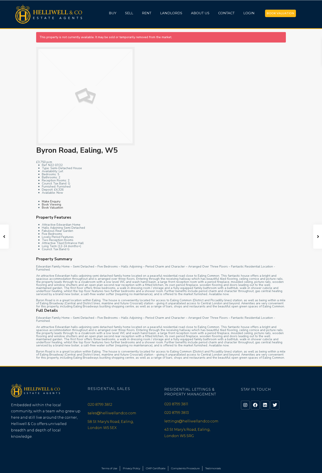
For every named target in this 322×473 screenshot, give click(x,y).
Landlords (171, 13)
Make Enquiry (51, 201)
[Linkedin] (265, 405)
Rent (146, 13)
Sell (129, 13)
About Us (200, 13)
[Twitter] (275, 405)
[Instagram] (245, 405)
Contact (226, 13)
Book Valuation (280, 13)
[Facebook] (255, 405)
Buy (112, 13)
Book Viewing (51, 204)
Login (249, 13)
